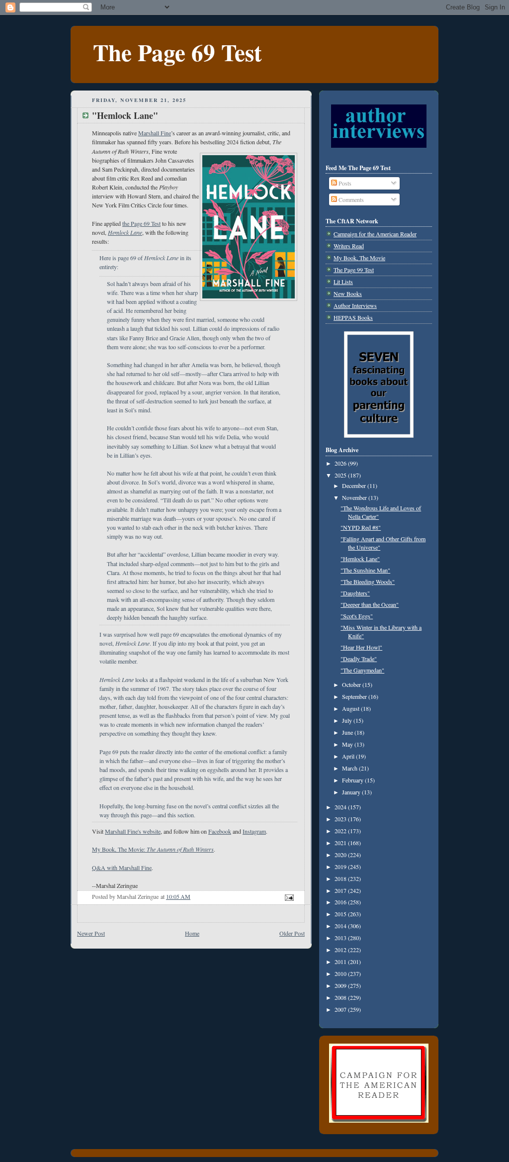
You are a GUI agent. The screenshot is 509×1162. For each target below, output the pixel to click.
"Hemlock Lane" (360, 559)
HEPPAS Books (353, 317)
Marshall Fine (154, 133)
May (348, 744)
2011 (341, 962)
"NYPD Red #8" (360, 527)
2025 (341, 475)
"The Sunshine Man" (365, 570)
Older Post (292, 933)
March (350, 768)
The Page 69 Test (177, 52)
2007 (341, 1009)
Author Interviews (355, 305)
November (355, 497)
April (349, 756)
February (353, 780)
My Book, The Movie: (153, 849)
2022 (341, 831)
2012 (341, 950)
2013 (341, 938)
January (352, 792)
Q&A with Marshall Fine (122, 868)
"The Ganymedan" (362, 670)
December (354, 485)
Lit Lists (343, 282)
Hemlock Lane (125, 232)
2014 (341, 926)
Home (192, 933)
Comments (350, 199)
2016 (341, 902)
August (351, 708)
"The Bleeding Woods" (367, 581)
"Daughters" (355, 593)
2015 (341, 914)
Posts (344, 183)
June (348, 732)
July (347, 720)
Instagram (254, 831)
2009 (341, 985)
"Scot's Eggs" (356, 616)
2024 (341, 807)
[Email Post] (288, 896)
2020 (341, 855)
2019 (341, 867)
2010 (341, 973)
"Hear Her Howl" (361, 647)
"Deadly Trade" (358, 659)
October (352, 684)
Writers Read (349, 246)
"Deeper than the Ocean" (369, 604)
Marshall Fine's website (133, 831)
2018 (341, 878)
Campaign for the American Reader (375, 234)
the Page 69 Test (141, 223)
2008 (341, 997)
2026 (341, 463)
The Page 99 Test (354, 270)
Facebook (219, 831)
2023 (341, 819)
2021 (341, 843)
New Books (348, 293)
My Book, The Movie (359, 258)
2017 (341, 890)
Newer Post (91, 933)
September (355, 696)
